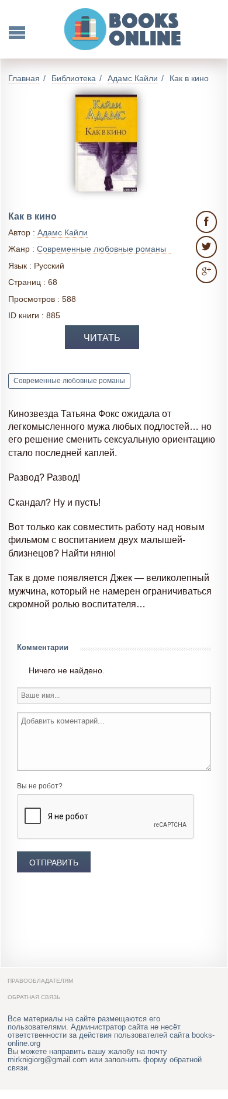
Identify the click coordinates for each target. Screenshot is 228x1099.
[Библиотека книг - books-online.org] (123, 29)
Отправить (53, 862)
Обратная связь (34, 997)
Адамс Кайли (62, 232)
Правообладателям (40, 981)
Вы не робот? (40, 786)
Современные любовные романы (69, 381)
